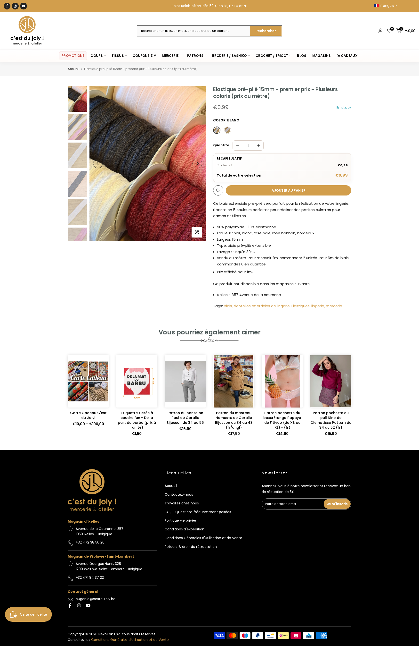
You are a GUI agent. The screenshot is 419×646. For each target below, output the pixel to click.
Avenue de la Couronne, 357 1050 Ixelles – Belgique (99, 531)
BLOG (301, 55)
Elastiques (300, 305)
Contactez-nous (179, 494)
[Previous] (98, 163)
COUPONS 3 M (144, 55)
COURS (96, 55)
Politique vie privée (180, 520)
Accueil (73, 69)
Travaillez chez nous (182, 503)
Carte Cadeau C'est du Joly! (88, 415)
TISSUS (118, 55)
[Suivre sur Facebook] (7, 6)
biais (228, 305)
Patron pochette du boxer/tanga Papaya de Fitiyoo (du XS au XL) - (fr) (282, 420)
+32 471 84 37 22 (90, 577)
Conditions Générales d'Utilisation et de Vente (203, 538)
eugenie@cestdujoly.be (95, 598)
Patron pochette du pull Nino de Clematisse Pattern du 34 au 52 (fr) (330, 420)
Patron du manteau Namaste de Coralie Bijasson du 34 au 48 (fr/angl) (233, 420)
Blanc (216, 130)
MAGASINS (321, 55)
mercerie (334, 305)
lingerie (317, 305)
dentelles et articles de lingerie (262, 305)
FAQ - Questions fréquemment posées (198, 512)
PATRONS (195, 55)
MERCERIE (170, 55)
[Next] (197, 163)
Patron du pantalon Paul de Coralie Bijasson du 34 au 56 (185, 418)
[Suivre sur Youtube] (23, 6)
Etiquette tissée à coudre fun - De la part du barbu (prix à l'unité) (137, 420)
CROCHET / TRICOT (272, 55)
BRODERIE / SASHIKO (229, 55)
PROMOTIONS (73, 55)
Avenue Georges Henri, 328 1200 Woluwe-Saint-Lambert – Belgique (109, 566)
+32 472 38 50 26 (90, 542)
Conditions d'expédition (184, 529)
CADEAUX (349, 55)
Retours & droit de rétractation (191, 546)
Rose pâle (227, 130)
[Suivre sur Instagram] (15, 6)
